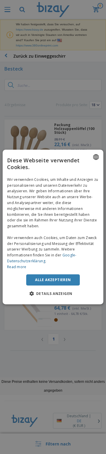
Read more (16, 266)
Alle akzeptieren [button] (53, 279)
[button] (53, 293)
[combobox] (96, 157)
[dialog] (53, 227)
